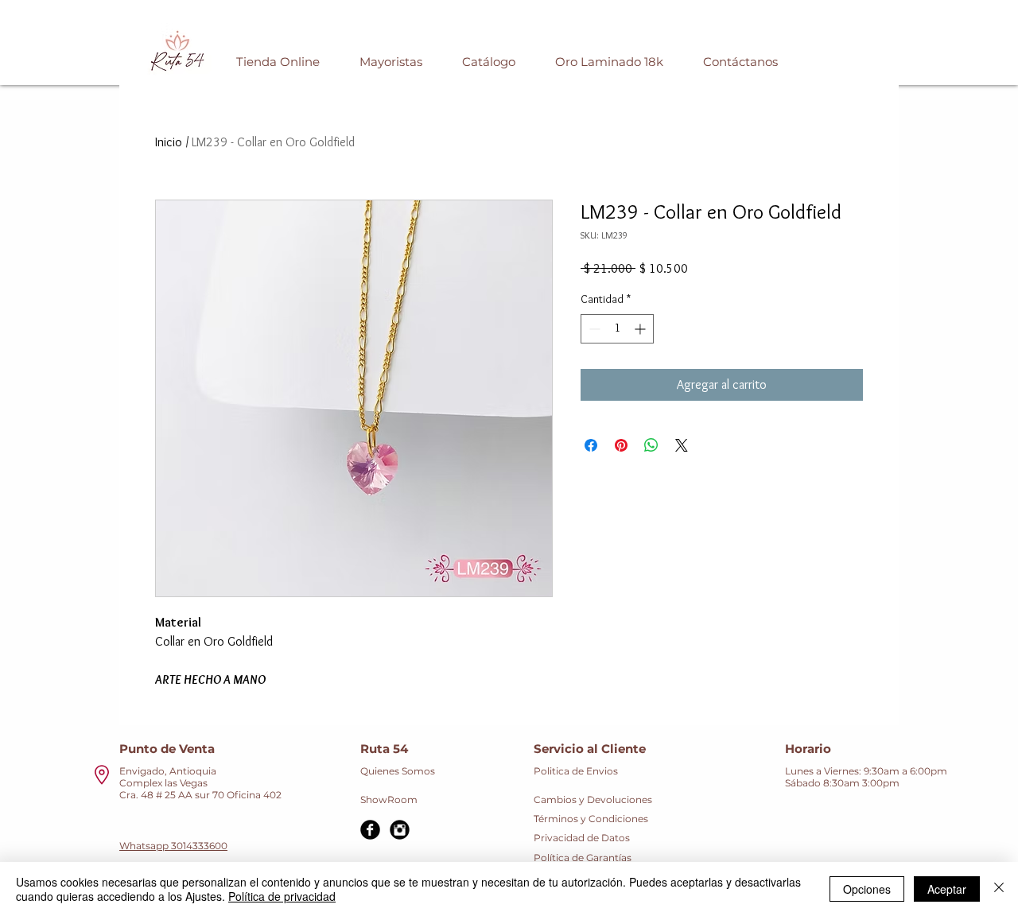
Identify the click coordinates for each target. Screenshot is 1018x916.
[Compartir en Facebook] (590, 445)
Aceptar (946, 889)
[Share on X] (681, 445)
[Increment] (641, 329)
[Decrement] (593, 329)
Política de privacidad (282, 896)
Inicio (168, 141)
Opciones (867, 889)
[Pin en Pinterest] (621, 445)
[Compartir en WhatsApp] (651, 445)
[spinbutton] (617, 329)
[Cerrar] (998, 889)
